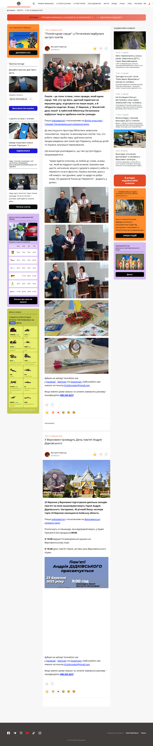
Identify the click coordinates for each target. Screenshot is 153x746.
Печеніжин (49, 423)
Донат (130, 274)
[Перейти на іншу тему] (149, 3)
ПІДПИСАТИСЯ (23, 151)
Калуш (143, 733)
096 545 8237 (67, 395)
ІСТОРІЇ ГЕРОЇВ (79, 3)
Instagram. (76, 381)
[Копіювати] (106, 48)
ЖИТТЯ (106, 3)
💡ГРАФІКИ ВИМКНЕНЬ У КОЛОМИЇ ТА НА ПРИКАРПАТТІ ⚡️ (68, 17)
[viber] (21, 733)
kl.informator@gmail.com (77, 385)
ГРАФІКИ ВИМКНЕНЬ (46, 3)
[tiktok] (33, 733)
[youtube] (27, 733)
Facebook (51, 381)
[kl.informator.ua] (18, 3)
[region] (23, 105)
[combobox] (21, 99)
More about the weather (23, 108)
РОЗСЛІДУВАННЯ (94, 3)
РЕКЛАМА (138, 3)
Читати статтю (23, 207)
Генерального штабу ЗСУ (27, 410)
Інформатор (58, 120)
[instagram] (40, 733)
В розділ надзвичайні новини (130, 180)
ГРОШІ (122, 3)
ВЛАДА (114, 3)
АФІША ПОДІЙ (130, 235)
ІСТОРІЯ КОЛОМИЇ (63, 3)
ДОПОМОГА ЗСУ (23, 52)
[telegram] (14, 733)
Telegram (62, 381)
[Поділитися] (101, 48)
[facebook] (8, 733)
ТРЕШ (129, 3)
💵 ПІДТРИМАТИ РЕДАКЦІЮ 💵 (110, 17)
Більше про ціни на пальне (23, 300)
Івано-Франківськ (132, 733)
